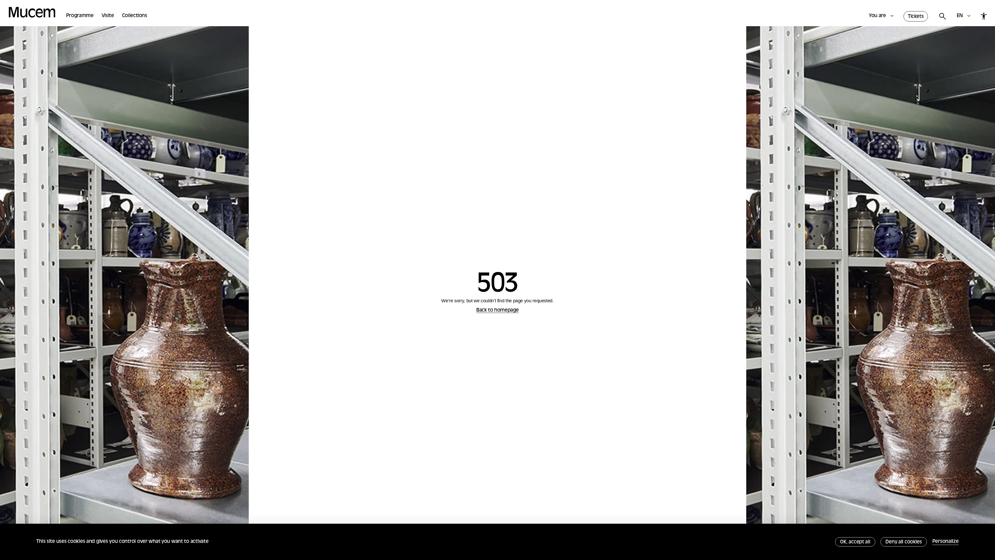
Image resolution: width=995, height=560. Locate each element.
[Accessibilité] (983, 16)
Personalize (945, 541)
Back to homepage (497, 310)
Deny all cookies (903, 542)
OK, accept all (855, 542)
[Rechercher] (942, 16)
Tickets (915, 16)
